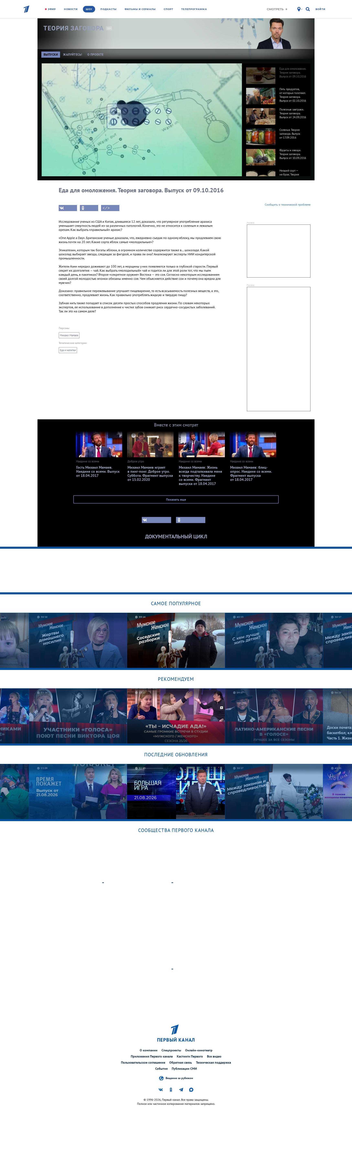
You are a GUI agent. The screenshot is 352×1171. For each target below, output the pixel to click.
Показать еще (176, 499)
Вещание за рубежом (179, 1078)
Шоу (89, 9)
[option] (276, 73)
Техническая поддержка (213, 1062)
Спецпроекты (171, 1050)
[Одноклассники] (89, 208)
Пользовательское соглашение (143, 1062)
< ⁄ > (106, 208)
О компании (148, 1050)
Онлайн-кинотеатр (198, 1050)
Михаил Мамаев (69, 335)
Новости (71, 9)
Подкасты (108, 9)
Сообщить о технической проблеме (287, 204)
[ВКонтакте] (68, 208)
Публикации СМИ (184, 1068)
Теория (73, 28)
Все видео (214, 1056)
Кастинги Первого (190, 1056)
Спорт (168, 9)
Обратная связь (180, 1062)
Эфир (52, 9)
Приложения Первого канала (152, 1056)
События (161, 1068)
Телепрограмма (194, 9)
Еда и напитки (68, 350)
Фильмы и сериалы (140, 9)
